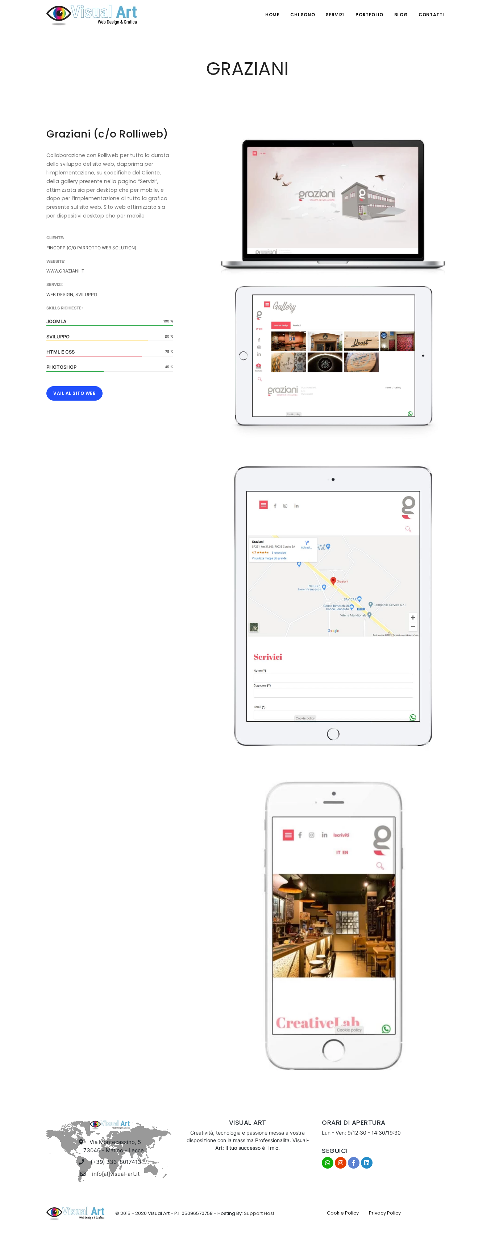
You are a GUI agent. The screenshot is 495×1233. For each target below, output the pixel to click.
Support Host (259, 1213)
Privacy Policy (385, 1212)
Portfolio (369, 15)
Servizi (335, 15)
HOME (272, 15)
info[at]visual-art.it (116, 1173)
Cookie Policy (343, 1212)
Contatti (431, 15)
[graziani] (334, 201)
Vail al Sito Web (74, 393)
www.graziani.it (65, 271)
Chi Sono (302, 15)
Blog (401, 15)
